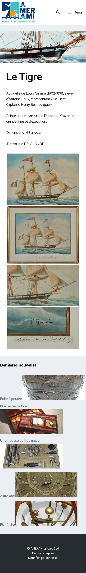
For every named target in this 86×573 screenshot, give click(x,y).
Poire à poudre (11, 399)
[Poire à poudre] (53, 399)
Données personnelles (43, 558)
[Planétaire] (46, 525)
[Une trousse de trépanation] (31, 467)
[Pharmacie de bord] (31, 433)
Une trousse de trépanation (21, 441)
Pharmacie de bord (14, 406)
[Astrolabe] (46, 496)
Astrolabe (7, 496)
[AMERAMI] (18, 12)
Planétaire (7, 525)
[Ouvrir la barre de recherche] (58, 12)
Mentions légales (43, 553)
